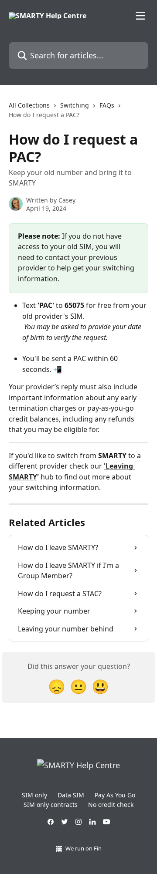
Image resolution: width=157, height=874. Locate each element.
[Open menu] (140, 15)
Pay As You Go (115, 795)
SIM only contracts (51, 804)
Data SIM (71, 795)
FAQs (106, 105)
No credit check (110, 804)
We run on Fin (83, 848)
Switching (74, 105)
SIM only (34, 795)
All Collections (29, 105)
